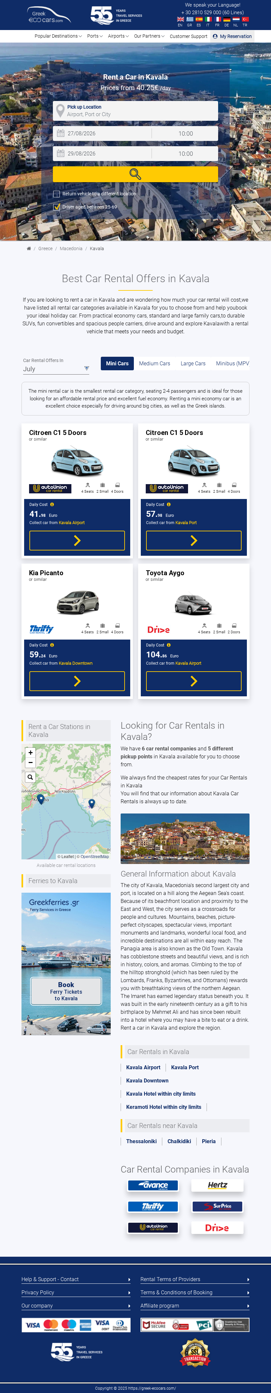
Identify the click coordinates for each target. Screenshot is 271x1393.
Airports (117, 36)
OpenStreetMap (95, 856)
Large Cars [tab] (193, 363)
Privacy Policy (37, 1292)
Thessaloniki (141, 1141)
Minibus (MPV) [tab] (233, 363)
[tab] (135, 543)
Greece (45, 248)
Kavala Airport (143, 1067)
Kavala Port (185, 1067)
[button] (92, 804)
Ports (93, 36)
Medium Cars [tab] (154, 363)
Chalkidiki (179, 1141)
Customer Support (189, 36)
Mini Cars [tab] (117, 363)
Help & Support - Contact (50, 1279)
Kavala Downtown (147, 1081)
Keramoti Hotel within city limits (163, 1107)
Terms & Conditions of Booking (176, 1292)
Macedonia (71, 248)
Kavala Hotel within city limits (161, 1094)
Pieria (209, 1141)
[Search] (135, 174)
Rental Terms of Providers (170, 1279)
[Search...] (30, 777)
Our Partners (147, 36)
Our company (37, 1306)
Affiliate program (159, 1306)
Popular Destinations (57, 36)
